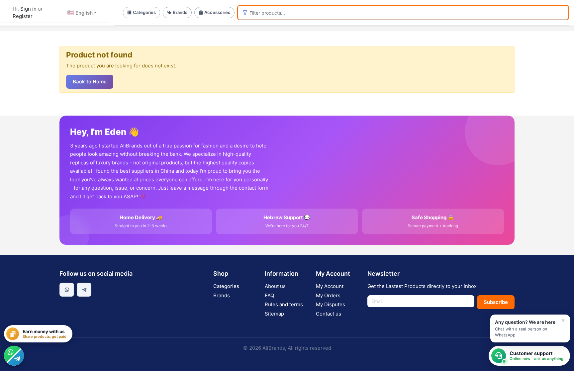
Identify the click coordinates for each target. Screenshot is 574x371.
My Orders (328, 295)
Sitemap (274, 314)
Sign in (28, 9)
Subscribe (496, 302)
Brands (180, 12)
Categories (144, 12)
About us (275, 286)
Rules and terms (284, 304)
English (80, 12)
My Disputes (330, 304)
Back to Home (90, 81)
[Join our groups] (14, 356)
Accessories (217, 12)
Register (23, 16)
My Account (329, 286)
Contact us (328, 314)
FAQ (269, 295)
